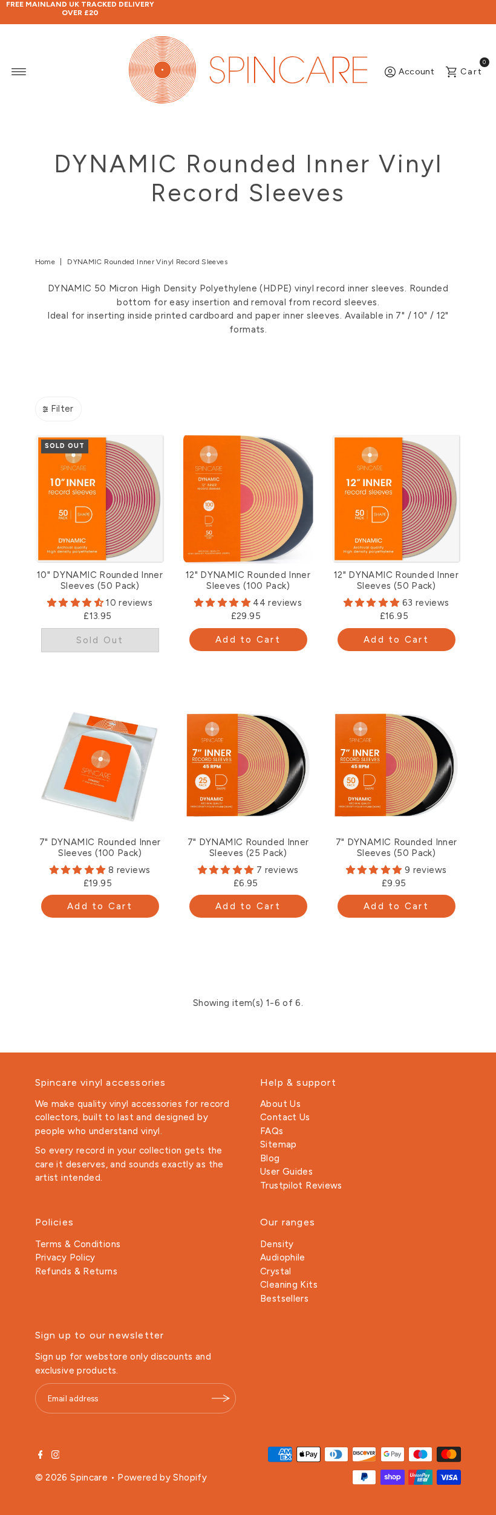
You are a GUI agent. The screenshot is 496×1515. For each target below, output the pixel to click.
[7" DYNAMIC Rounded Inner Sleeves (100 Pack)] (100, 766)
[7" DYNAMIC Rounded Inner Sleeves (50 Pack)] (396, 766)
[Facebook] (40, 1456)
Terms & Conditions (78, 1244)
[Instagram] (55, 1456)
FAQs (272, 1131)
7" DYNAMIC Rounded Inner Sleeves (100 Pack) (100, 847)
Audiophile (282, 1257)
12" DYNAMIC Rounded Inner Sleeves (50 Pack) (396, 580)
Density (277, 1244)
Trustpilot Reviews (301, 1185)
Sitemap (278, 1144)
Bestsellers (284, 1298)
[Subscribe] (221, 1398)
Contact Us (285, 1117)
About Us (280, 1103)
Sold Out (100, 640)
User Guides (286, 1171)
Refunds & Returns (76, 1271)
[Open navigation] (19, 72)
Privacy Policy (65, 1257)
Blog (270, 1158)
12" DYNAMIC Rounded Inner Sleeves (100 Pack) (248, 580)
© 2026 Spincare (71, 1477)
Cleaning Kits (289, 1284)
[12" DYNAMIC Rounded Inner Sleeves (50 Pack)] (396, 498)
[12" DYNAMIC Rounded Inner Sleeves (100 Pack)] (248, 498)
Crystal (276, 1271)
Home (45, 262)
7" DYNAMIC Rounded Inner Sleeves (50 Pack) (396, 847)
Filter (62, 408)
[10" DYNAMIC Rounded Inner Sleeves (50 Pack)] (100, 498)
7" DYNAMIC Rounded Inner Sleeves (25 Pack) (248, 847)
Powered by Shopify (162, 1477)
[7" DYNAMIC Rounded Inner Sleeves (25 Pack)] (248, 766)
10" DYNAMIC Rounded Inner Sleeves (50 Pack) (100, 580)
